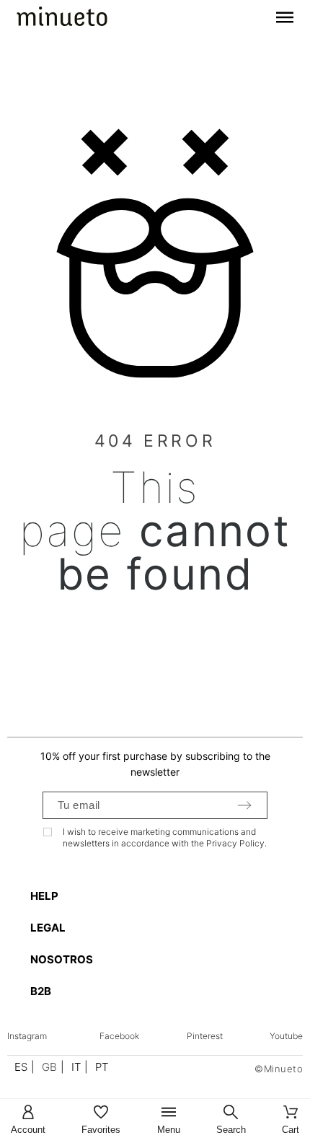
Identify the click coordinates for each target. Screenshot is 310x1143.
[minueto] (62, 18)
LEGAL (48, 927)
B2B (40, 991)
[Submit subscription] (244, 805)
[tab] (162, 896)
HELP (44, 896)
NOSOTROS (61, 959)
